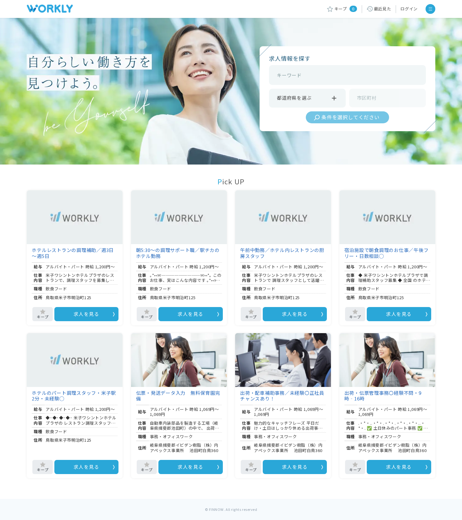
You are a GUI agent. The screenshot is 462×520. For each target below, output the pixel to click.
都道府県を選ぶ (294, 97)
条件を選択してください (351, 117)
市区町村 (367, 97)
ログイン (409, 9)
